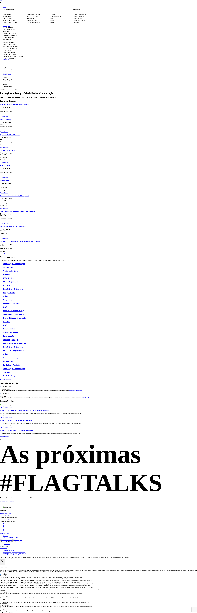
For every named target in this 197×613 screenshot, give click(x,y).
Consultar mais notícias (4, 436)
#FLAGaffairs (9, 407)
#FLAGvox (3, 407)
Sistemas (6, 275)
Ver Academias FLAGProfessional (75, 390)
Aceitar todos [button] (14, 558)
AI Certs (6, 285)
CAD (5, 307)
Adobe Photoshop (5, 119)
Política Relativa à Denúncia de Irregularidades (14, 553)
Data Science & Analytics (13, 289)
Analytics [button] (2, 599)
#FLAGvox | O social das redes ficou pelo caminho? (16, 420)
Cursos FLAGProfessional (6, 379)
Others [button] (1, 608)
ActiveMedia (7, 544)
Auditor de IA (4, 180)
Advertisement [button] (3, 603)
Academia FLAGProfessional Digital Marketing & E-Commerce (20, 241)
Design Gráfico (9, 293)
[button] (98, 3)
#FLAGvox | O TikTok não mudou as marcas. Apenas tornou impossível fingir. (25, 410)
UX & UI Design (9, 278)
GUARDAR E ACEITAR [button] (6, 612)
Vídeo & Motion (9, 267)
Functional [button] (2, 590)
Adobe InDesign (5, 165)
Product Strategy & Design (13, 311)
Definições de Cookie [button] (5, 558)
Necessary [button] (2, 573)
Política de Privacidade (8, 550)
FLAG (5, 541)
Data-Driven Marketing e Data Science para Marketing (17, 211)
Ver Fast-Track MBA (85, 397)
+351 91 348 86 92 (4, 515)
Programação (8, 300)
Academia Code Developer (8, 150)
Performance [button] (3, 595)
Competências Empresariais (14, 314)
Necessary (4, 574)
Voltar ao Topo (3, 548)
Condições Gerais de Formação (10, 537)
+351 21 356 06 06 (4, 519)
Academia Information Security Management (14, 196)
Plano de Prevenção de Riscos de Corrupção (14, 552)
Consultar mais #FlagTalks (7, 501)
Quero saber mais (4, 116)
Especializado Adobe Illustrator (10, 135)
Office (5, 296)
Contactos (5, 536)
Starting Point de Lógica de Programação (13, 226)
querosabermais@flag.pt (6, 513)
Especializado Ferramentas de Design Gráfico (14, 104)
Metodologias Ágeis (10, 282)
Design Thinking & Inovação (14, 318)
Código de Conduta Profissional (11, 554)
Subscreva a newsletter (5, 533)
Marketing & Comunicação (14, 264)
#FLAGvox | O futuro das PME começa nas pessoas (16, 430)
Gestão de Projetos (10, 271)
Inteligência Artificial (11, 303)
